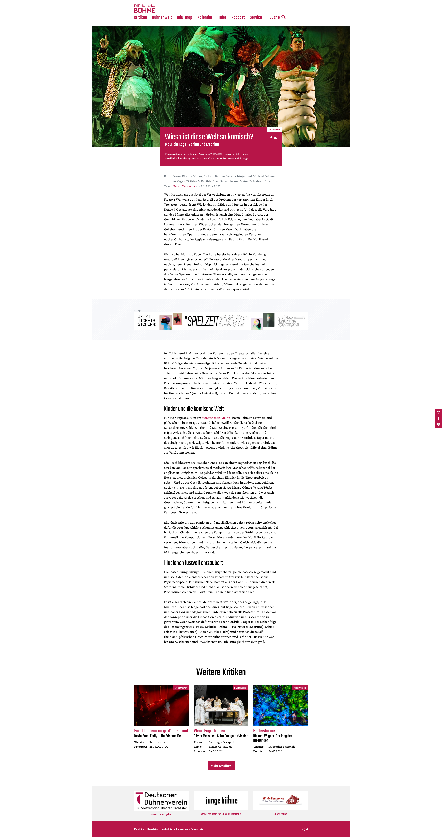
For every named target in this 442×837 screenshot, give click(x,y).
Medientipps (161, 9)
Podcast (238, 17)
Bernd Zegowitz (184, 186)
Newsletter (152, 829)
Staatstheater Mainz (216, 418)
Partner (256, 2)
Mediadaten (258, 9)
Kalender (204, 17)
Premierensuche (209, 2)
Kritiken (140, 17)
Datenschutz (197, 829)
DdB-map (184, 17)
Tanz (138, 2)
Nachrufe (159, 2)
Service (256, 17)
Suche (275, 17)
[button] (270, 137)
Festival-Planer (209, 9)
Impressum (182, 829)
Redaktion (139, 829)
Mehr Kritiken (221, 765)
